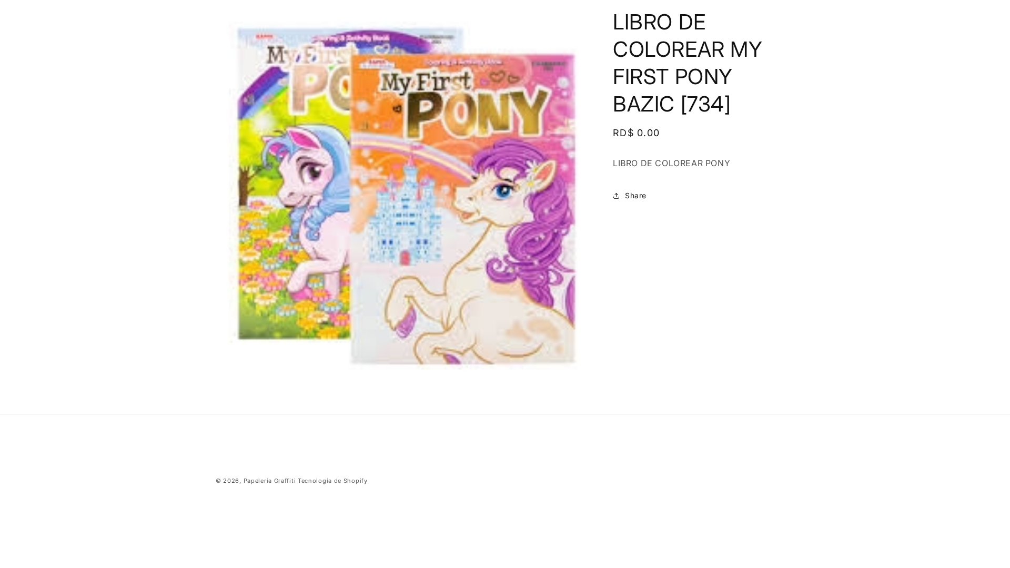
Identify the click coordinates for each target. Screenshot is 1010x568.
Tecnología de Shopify (333, 480)
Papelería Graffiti (270, 480)
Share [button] (636, 195)
